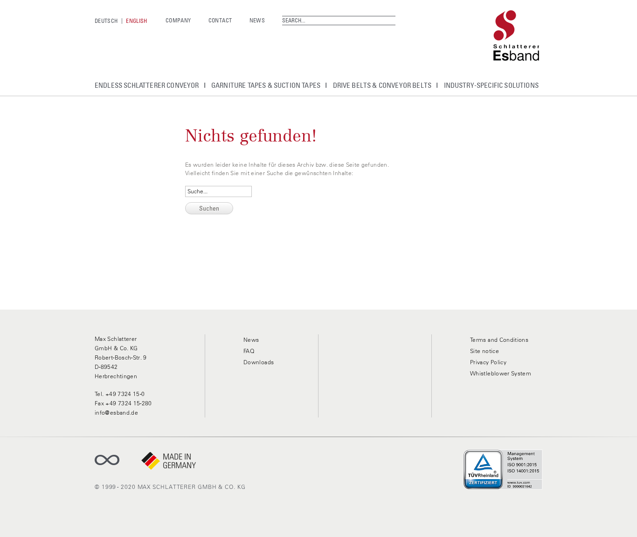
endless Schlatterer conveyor (147, 85)
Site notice (484, 350)
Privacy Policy (488, 362)
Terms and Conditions (499, 339)
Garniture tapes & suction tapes (265, 85)
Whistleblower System (500, 373)
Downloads (258, 362)
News (257, 20)
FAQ (248, 350)
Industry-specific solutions (491, 85)
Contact (220, 20)
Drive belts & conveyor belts (382, 85)
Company (178, 20)
